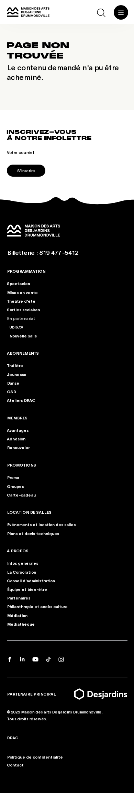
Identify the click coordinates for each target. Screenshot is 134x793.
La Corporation (21, 572)
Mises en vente (22, 292)
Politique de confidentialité (35, 756)
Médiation (17, 615)
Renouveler (18, 447)
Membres (17, 417)
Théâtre (15, 365)
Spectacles (18, 283)
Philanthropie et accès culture (37, 606)
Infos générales (22, 563)
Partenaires (18, 597)
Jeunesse (16, 374)
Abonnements (23, 353)
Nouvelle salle (23, 335)
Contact (15, 764)
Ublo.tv (16, 327)
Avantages (18, 430)
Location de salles (29, 512)
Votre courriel (20, 152)
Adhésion (16, 438)
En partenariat (21, 318)
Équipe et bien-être (27, 589)
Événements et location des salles (41, 524)
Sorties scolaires (23, 309)
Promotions (21, 464)
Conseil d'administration (31, 580)
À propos (18, 550)
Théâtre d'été (21, 301)
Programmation (26, 271)
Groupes (15, 485)
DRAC (12, 737)
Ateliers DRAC (21, 400)
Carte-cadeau (21, 494)
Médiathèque (21, 624)
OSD (11, 391)
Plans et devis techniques (33, 533)
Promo (13, 477)
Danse (13, 382)
